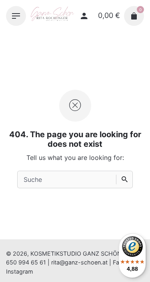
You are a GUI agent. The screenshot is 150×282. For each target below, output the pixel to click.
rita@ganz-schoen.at (79, 262)
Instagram (19, 271)
